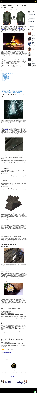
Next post (21, 380)
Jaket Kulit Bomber (32, 16)
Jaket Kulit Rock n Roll (32, 23)
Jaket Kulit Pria (31, 21)
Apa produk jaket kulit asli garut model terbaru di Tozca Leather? (12, 88)
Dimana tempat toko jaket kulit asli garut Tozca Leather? (12, 92)
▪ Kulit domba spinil (6, 77)
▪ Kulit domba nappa (6, 76)
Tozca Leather (4, 9)
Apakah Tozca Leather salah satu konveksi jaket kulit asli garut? (12, 89)
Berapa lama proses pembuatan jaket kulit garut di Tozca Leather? (13, 90)
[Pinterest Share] (6, 359)
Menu (35, 1)
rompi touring (6, 129)
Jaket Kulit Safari (31, 24)
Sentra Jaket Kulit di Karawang (6, 352)
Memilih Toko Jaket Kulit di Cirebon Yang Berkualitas (6, 382)
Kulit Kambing (5, 80)
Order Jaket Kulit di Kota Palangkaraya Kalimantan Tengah (22, 382)
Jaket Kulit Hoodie (32, 18)
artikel (16, 9)
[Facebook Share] (1, 359)
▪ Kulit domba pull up (6, 79)
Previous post (7, 380)
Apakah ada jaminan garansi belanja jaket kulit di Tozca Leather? (12, 91)
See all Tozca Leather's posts (14, 376)
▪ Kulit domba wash (6, 78)
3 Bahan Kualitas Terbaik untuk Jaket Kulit (8, 73)
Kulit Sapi (4, 74)
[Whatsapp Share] (8, 359)
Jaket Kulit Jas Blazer (32, 19)
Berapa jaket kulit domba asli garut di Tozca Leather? (11, 87)
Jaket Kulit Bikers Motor (32, 14)
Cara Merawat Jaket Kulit (6, 81)
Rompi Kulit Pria (31, 26)
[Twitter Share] (3, 359)
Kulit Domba (5, 75)
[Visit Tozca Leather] (13, 366)
